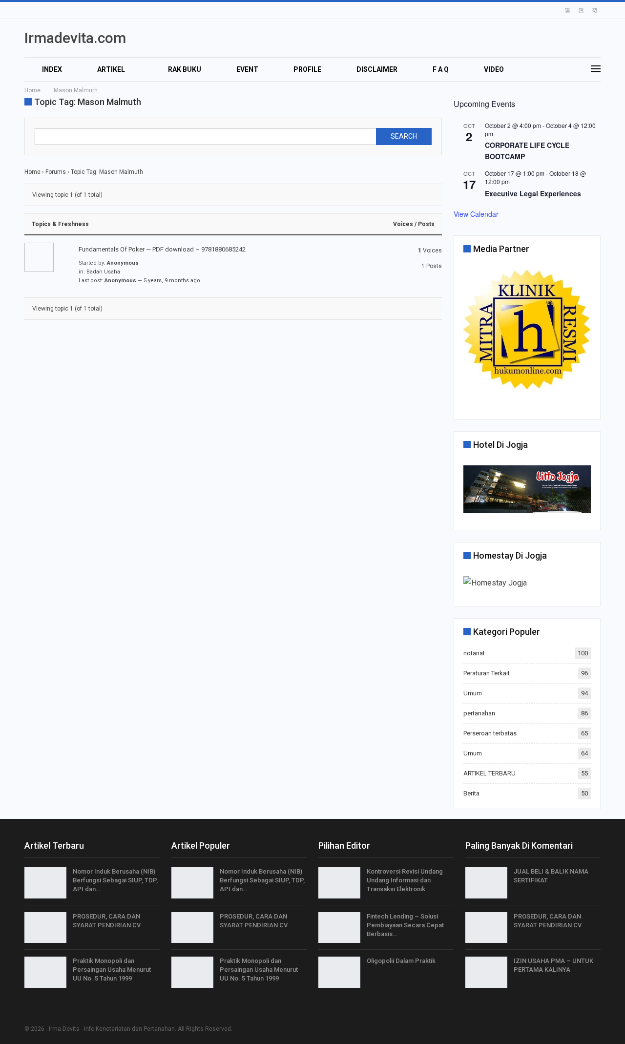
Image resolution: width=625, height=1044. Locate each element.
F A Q (441, 69)
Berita (471, 793)
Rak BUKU (184, 69)
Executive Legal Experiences (533, 193)
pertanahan (479, 713)
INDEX (52, 69)
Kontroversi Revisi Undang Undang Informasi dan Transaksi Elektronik (405, 880)
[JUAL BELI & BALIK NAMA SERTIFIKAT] (486, 882)
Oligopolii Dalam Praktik (401, 960)
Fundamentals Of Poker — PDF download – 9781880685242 (162, 249)
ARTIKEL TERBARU (489, 773)
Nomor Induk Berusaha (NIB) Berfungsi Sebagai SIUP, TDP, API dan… (115, 880)
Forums (55, 171)
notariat (474, 653)
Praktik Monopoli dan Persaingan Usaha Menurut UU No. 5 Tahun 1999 (112, 969)
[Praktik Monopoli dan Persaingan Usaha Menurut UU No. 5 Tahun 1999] (45, 972)
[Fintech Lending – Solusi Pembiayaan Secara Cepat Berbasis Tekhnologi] (339, 927)
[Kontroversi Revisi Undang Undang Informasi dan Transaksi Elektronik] (339, 882)
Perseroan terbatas (490, 733)
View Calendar (476, 214)
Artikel (111, 69)
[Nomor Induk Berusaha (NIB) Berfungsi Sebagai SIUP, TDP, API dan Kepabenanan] (45, 882)
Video (494, 69)
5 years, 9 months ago (172, 280)
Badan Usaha (103, 272)
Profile (307, 69)
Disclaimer (376, 69)
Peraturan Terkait (486, 673)
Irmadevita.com (75, 37)
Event (247, 69)
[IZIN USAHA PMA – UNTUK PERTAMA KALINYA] (486, 972)
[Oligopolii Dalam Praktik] (339, 972)
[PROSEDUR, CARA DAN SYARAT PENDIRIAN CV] (45, 927)
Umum (472, 693)
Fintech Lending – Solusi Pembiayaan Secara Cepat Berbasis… (405, 925)
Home (32, 171)
